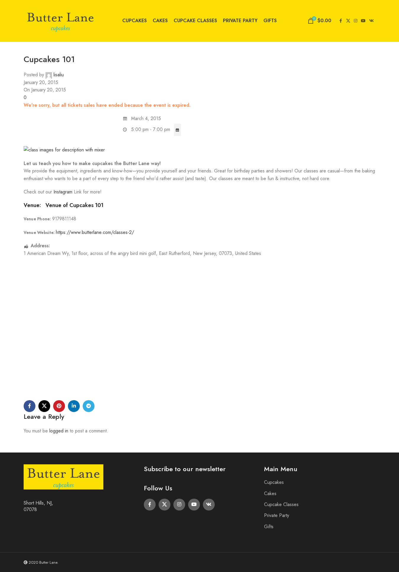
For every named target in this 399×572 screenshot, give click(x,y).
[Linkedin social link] (74, 406)
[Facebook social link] (340, 21)
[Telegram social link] (89, 406)
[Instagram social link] (355, 21)
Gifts (268, 526)
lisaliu (58, 74)
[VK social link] (371, 21)
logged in (58, 430)
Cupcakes (274, 482)
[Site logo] (60, 20)
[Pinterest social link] (59, 406)
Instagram (63, 191)
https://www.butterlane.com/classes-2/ (95, 232)
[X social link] (348, 21)
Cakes (270, 493)
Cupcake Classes (281, 504)
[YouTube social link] (363, 21)
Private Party (276, 515)
